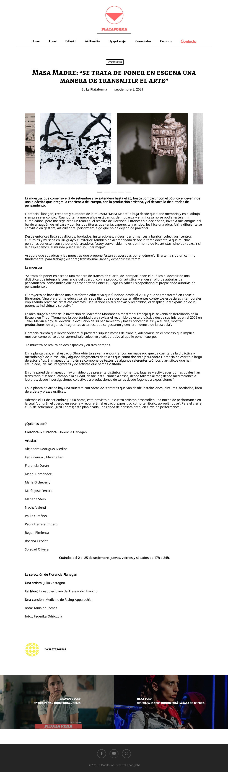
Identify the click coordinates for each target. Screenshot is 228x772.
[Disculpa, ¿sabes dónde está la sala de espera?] (171, 702)
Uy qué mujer (115, 62)
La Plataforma (96, 89)
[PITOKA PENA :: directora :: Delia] (57, 702)
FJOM (136, 765)
